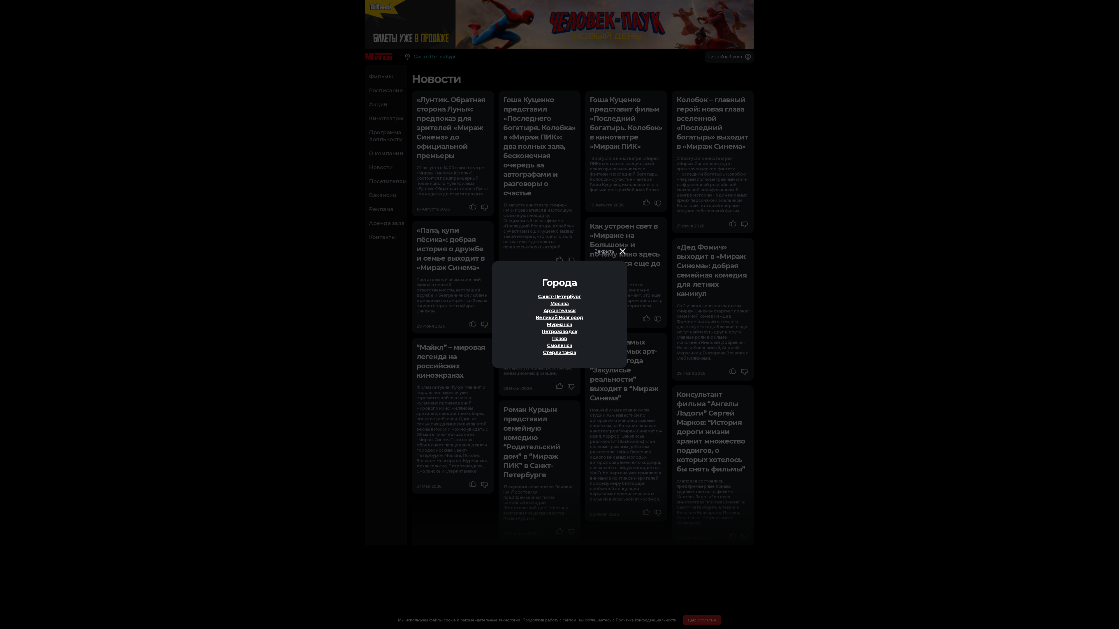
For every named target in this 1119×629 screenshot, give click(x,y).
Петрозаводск (559, 331)
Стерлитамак (559, 352)
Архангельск (559, 310)
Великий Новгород (559, 317)
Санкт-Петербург (559, 296)
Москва (559, 303)
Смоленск (559, 345)
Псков (559, 338)
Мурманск (559, 324)
